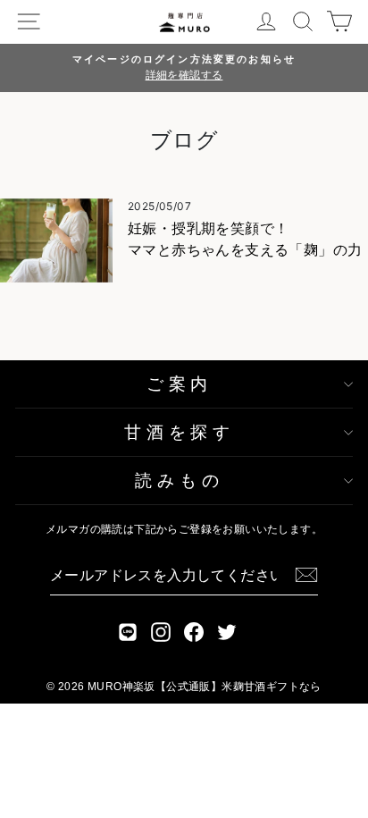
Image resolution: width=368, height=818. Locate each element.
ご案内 (179, 384)
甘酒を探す (179, 432)
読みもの (179, 480)
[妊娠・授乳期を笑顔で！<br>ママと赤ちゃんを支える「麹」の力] (56, 240)
